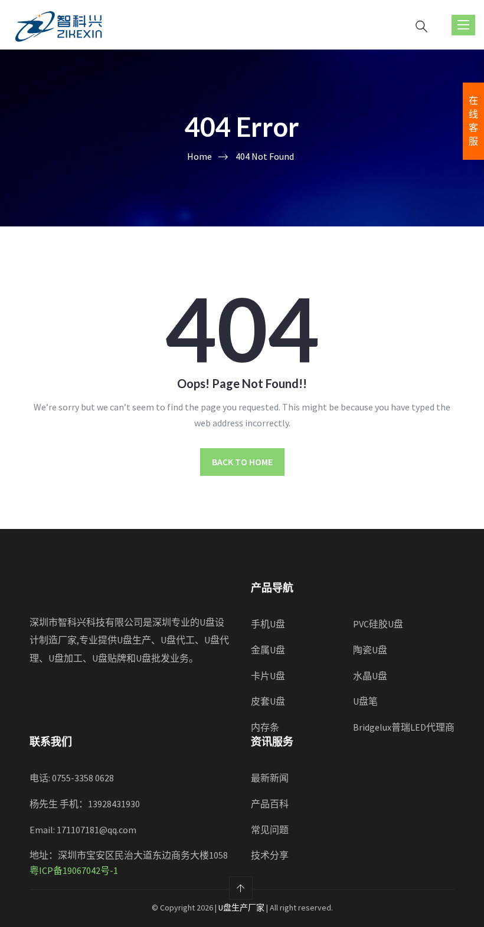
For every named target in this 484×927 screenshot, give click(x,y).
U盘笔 (365, 701)
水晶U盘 (370, 676)
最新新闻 (270, 778)
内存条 (265, 727)
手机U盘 (268, 624)
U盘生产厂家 (241, 907)
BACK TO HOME (242, 462)
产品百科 (270, 804)
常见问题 (270, 830)
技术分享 (270, 855)
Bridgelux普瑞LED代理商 (403, 727)
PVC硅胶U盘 (378, 624)
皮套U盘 (268, 701)
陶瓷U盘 (370, 650)
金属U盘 (268, 650)
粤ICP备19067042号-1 (74, 870)
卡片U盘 (268, 676)
